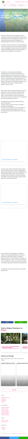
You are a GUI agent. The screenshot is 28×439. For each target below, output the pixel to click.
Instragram (3, 428)
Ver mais (14, 389)
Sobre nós (3, 401)
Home (8, 1)
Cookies (24, 433)
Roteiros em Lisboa (5, 410)
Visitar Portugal (13, 5)
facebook (4, 438)
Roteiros (23, 1)
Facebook (3, 427)
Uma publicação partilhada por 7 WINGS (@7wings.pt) (14, 204)
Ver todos (8, 374)
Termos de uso (20, 433)
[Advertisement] (14, 62)
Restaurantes (20, 5)
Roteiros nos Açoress (5, 414)
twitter (14, 438)
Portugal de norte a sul (5, 397)
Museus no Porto (4, 421)
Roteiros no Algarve (5, 411)
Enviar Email (3, 400)
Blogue (3, 330)
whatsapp (23, 438)
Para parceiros (18, 1)
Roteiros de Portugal (5, 407)
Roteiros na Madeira (5, 413)
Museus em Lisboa (4, 420)
